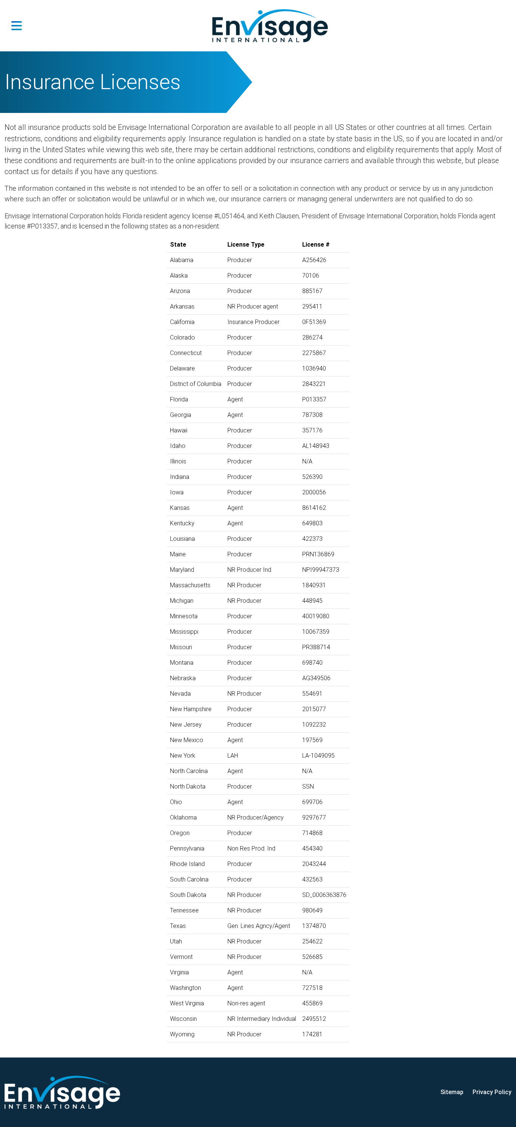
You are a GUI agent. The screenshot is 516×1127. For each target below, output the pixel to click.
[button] (17, 26)
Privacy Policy (492, 1092)
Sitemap (451, 1092)
